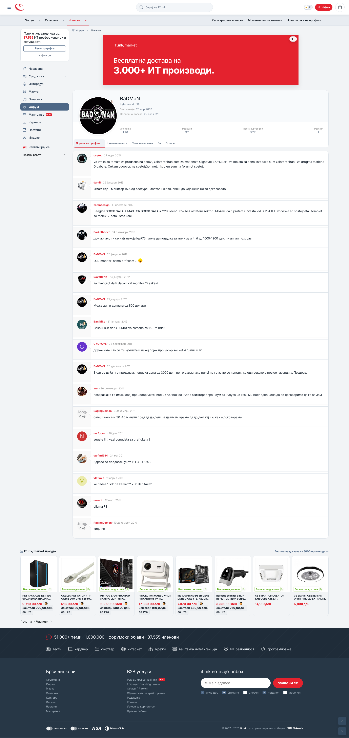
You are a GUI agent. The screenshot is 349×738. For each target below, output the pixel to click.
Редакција (133, 697)
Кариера (51, 697)
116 (125, 132)
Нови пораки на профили (304, 20)
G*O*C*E (100, 343)
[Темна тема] (308, 7)
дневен (254, 692)
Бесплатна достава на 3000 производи (300, 551)
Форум (29, 20)
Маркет (51, 688)
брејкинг (233, 692)
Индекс (51, 702)
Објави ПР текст (137, 688)
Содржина (53, 679)
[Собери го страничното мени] (9, 7)
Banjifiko (99, 321)
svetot (98, 155)
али (96, 388)
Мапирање (53, 711)
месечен (295, 692)
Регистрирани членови (227, 20)
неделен (273, 692)
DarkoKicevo (102, 232)
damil (97, 182)
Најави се (45, 55)
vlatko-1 (99, 478)
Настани (51, 706)
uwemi (98, 500)
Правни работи (137, 711)
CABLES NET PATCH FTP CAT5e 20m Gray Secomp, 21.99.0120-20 (77, 598)
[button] (39, 20)
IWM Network (295, 728)
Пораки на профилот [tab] (89, 143)
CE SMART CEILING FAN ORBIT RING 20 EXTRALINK (310, 597)
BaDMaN (99, 254)
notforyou (100, 433)
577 (253, 132)
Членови (74, 20)
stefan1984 (101, 455)
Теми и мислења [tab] (142, 143)
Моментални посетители (265, 20)
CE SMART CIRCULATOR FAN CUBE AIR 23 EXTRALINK (269, 598)
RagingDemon (103, 410)
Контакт (132, 702)
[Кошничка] (340, 7)
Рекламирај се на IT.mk (145, 679)
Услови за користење (141, 706)
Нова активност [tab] (117, 143)
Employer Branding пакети (144, 684)
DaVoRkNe (100, 276)
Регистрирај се (45, 48)
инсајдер (212, 692)
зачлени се (288, 683)
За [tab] (159, 143)
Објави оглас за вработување (146, 693)
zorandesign (101, 205)
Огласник (51, 20)
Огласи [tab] (170, 143)
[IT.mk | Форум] (19, 7)
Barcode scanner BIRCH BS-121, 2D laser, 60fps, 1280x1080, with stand (230, 598)
